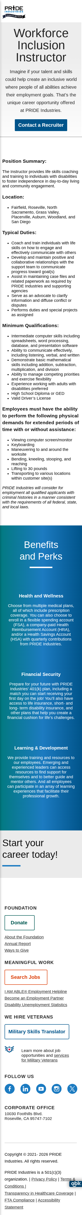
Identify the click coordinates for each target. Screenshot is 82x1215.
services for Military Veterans (45, 1057)
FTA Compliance (20, 1200)
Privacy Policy (44, 1179)
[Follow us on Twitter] (72, 1089)
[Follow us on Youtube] (41, 1089)
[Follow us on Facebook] (10, 1089)
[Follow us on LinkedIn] (25, 1089)
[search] (72, 11)
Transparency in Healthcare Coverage (39, 1193)
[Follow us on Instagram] (56, 1089)
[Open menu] (57, 11)
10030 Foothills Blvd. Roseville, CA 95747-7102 (28, 1116)
